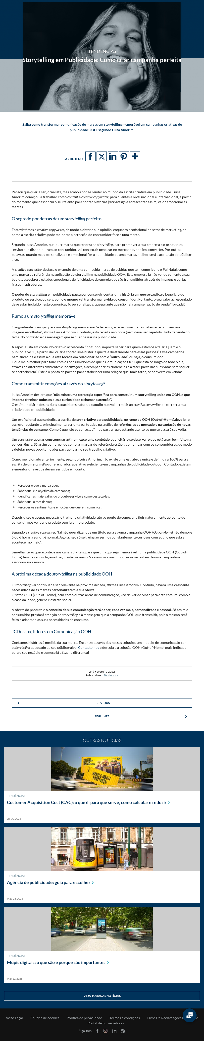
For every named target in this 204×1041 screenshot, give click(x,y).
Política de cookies (44, 1018)
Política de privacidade (84, 1018)
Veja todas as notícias (102, 996)
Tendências (111, 675)
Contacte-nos (88, 647)
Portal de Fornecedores (106, 1023)
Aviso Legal (14, 1018)
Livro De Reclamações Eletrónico (172, 1018)
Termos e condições (124, 1018)
